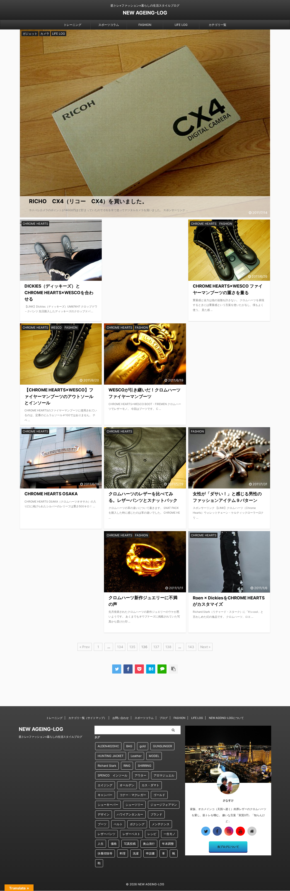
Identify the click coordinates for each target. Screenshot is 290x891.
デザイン (103, 814)
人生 (101, 843)
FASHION (144, 25)
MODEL (154, 756)
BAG (129, 746)
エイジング (105, 785)
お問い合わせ (120, 718)
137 (156, 647)
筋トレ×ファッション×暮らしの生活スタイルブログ (50, 736)
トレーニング (72, 25)
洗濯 (136, 853)
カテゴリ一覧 (217, 25)
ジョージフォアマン (163, 804)
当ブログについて (228, 846)
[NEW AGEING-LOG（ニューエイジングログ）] (150, 669)
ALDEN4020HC (108, 746)
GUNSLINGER (162, 746)
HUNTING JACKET (110, 756)
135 (132, 647)
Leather (136, 756)
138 (168, 647)
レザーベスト (131, 834)
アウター (140, 775)
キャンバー (105, 795)
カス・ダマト (150, 785)
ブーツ (102, 824)
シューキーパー (108, 804)
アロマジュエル (164, 775)
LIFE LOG (181, 25)
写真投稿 (130, 843)
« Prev (85, 647)
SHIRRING (144, 765)
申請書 (150, 853)
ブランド (156, 814)
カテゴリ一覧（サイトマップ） (87, 718)
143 (191, 647)
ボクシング (137, 824)
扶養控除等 (105, 853)
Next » (205, 647)
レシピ (151, 834)
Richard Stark (107, 765)
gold (143, 746)
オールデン (127, 785)
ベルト (118, 824)
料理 (123, 853)
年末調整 (168, 843)
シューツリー (134, 804)
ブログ (164, 718)
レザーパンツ (106, 834)
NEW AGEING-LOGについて (226, 718)
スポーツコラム (108, 25)
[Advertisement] (145, 257)
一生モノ (169, 834)
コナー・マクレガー (133, 795)
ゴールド (159, 795)
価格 (114, 843)
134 (120, 647)
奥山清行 (149, 843)
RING (126, 765)
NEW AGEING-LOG (145, 13)
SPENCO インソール (112, 775)
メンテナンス (160, 824)
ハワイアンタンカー (130, 814)
